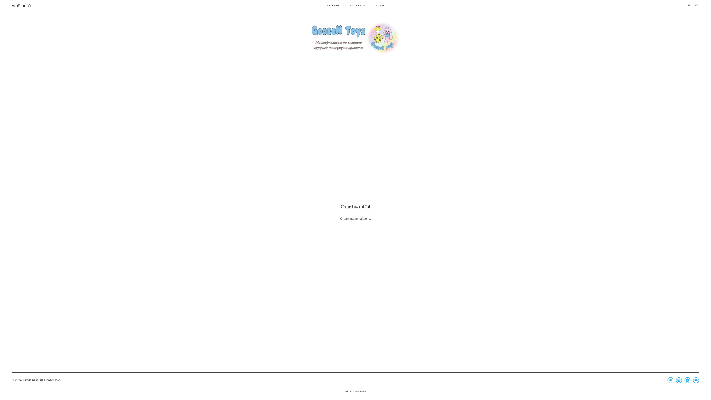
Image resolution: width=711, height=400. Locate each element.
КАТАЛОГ (333, 5)
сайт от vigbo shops (356, 391)
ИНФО (380, 5)
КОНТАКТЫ (358, 5)
